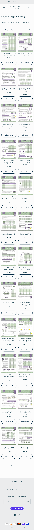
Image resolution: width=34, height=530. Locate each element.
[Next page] (22, 466)
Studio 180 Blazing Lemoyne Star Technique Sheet (9, 198)
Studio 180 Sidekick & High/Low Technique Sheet (25, 126)
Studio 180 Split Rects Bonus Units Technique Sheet (25, 340)
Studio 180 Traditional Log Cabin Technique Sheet (25, 89)
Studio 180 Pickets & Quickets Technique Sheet (8, 125)
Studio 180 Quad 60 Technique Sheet (8, 303)
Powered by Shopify (24, 527)
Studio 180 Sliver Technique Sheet (25, 161)
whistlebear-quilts (13, 527)
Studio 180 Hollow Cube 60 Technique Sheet (25, 197)
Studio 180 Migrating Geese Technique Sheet (25, 375)
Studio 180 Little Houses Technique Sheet (25, 54)
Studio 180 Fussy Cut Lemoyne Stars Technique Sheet (8, 412)
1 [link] (11, 466)
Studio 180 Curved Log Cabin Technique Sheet (8, 233)
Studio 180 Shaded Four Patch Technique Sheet (9, 54)
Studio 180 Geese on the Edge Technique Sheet (25, 233)
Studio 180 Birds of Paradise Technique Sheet (8, 448)
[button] (4, 7)
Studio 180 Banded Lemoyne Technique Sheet (9, 162)
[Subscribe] (28, 501)
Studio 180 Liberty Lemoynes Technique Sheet (25, 304)
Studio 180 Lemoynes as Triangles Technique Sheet (25, 412)
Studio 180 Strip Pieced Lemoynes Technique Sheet (8, 340)
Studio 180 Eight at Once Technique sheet (9, 268)
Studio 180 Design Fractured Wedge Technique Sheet (9, 376)
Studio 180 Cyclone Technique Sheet (25, 448)
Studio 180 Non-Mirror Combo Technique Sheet (9, 88)
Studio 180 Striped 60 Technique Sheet (25, 268)
